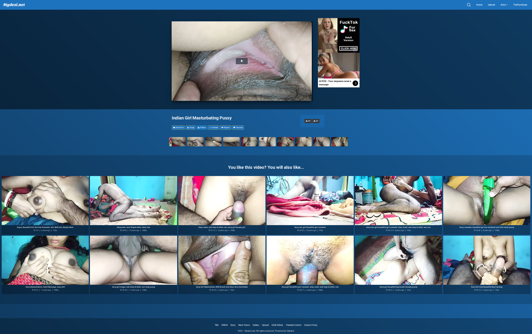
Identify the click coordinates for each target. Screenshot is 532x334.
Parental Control (293, 325)
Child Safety (277, 325)
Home (479, 4)
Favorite (239, 127)
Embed (214, 127)
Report (226, 127)
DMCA (224, 325)
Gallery (256, 325)
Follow (203, 127)
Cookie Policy (310, 325)
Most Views (244, 325)
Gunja (191, 127)
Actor (503, 4)
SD (316, 121)
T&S (217, 325)
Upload (491, 4)
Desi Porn (179, 127)
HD (309, 121)
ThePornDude (520, 4)
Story (233, 325)
